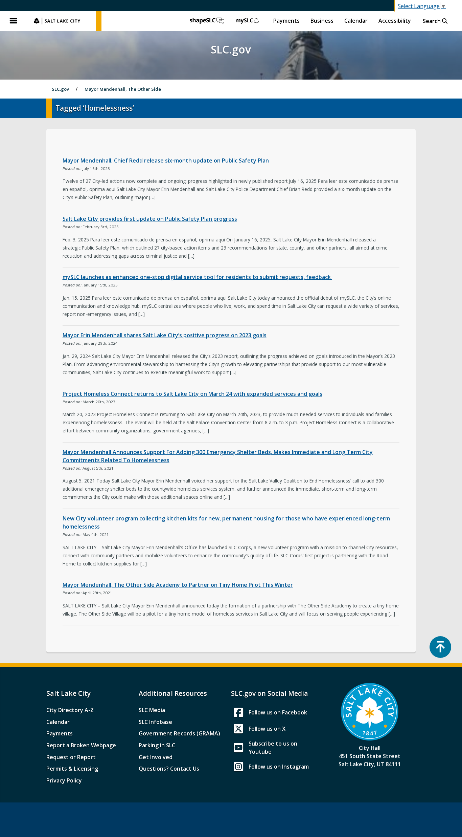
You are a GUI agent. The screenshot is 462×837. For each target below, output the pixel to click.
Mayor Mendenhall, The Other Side (123, 89)
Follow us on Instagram (279, 766)
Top (440, 647)
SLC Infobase (155, 722)
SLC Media (152, 710)
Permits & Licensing (72, 768)
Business (321, 20)
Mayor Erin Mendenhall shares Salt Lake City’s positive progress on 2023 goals (165, 335)
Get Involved (155, 757)
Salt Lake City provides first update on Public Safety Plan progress (150, 218)
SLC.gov (61, 21)
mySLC (247, 21)
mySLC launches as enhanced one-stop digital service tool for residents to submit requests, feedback (197, 277)
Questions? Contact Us (169, 768)
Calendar (356, 20)
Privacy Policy (64, 780)
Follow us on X (267, 728)
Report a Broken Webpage (81, 745)
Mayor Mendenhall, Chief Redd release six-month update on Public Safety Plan (166, 160)
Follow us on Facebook (278, 712)
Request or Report (71, 757)
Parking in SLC (157, 745)
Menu (13, 21)
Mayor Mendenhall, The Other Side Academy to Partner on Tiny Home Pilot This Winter (178, 584)
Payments (286, 20)
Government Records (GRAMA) (179, 733)
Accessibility (394, 20)
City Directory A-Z (70, 710)
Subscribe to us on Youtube (273, 747)
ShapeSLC (207, 21)
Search (432, 21)
